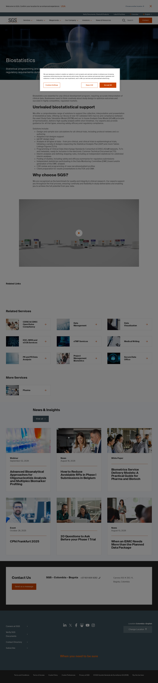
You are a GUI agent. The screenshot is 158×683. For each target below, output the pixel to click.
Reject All (89, 85)
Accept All (108, 85)
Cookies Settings (52, 85)
